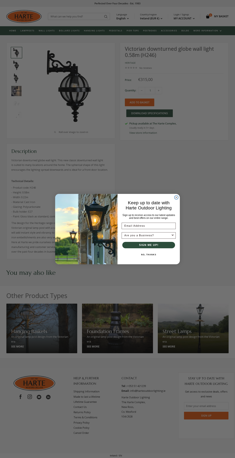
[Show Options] (172, 235)
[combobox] (147, 235)
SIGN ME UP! (148, 245)
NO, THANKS (148, 255)
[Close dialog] (176, 197)
